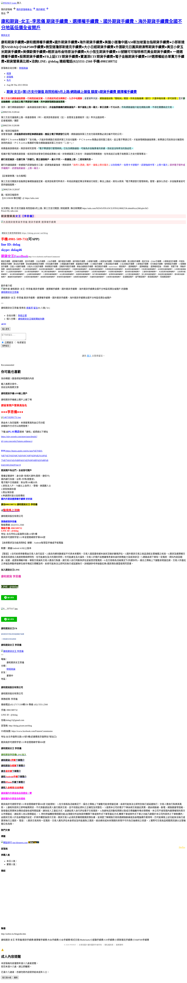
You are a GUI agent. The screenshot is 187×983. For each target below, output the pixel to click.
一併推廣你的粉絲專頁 (8, 639)
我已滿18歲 (6, 978)
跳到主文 (5, 35)
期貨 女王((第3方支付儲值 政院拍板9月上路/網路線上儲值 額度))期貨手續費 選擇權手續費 (72, 92)
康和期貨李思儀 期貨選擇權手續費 (12, 634)
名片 (9, 80)
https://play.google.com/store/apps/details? (19, 436)
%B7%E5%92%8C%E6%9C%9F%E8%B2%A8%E (24, 455)
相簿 (9, 73)
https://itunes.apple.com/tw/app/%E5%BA (23, 451)
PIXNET (73, 945)
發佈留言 (5, 346)
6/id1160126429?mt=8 (11, 465)
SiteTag (182, 847)
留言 (35, 308)
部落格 (10, 77)
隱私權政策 (108, 945)
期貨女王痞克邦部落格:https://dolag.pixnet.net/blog (25, 233)
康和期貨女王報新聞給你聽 (31, 319)
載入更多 (5, 329)
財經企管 (22, 315)
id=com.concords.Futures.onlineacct (16, 441)
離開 (16, 978)
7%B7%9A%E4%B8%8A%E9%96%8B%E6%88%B (24, 460)
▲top (3, 323)
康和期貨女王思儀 (10, 292)
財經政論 (23, 68)
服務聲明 (119, 945)
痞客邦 (29, 308)
